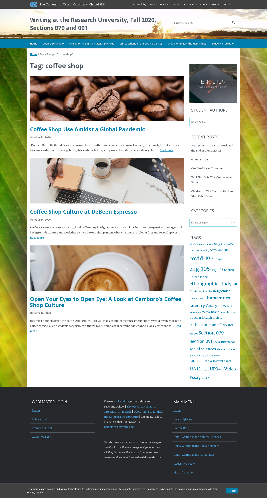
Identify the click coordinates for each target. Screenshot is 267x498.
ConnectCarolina (209, 4)
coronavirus (219, 250)
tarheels (196, 361)
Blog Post (220, 244)
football (214, 291)
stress (221, 349)
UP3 (214, 369)
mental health (210, 312)
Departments (190, 4)
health (202, 298)
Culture (216, 259)
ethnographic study (210, 283)
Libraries (165, 4)
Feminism (196, 291)
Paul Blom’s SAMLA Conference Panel (211, 180)
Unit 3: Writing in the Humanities (187, 43)
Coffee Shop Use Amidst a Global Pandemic (87, 129)
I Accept (231, 490)
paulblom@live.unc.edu (119, 427)
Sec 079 (228, 325)
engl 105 (216, 270)
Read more (166, 150)
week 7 (205, 378)
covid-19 (199, 258)
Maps (176, 4)
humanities (218, 298)
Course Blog (181, 428)
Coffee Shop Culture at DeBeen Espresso (83, 211)
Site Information (184, 472)
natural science (228, 312)
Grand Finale (199, 159)
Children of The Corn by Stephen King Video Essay (212, 194)
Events (153, 4)
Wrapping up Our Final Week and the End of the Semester (212, 148)
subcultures (216, 355)
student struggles (199, 355)
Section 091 (200, 341)
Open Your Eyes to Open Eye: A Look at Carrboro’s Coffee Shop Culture (105, 302)
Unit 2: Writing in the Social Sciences (141, 43)
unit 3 (205, 369)
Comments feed (42, 428)
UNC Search (228, 4)
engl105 (199, 269)
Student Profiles (222, 43)
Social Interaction (224, 342)
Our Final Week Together (207, 168)
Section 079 (211, 333)
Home (33, 43)
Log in (36, 410)
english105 (201, 277)
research (216, 325)
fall (234, 284)
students (230, 349)
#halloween (196, 244)
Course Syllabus (52, 43)
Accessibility (139, 4)
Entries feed (39, 419)
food (205, 291)
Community (202, 250)
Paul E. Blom (121, 401)
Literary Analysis (205, 305)
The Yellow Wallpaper (217, 361)
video (221, 370)
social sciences (202, 349)
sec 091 (193, 333)
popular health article (205, 318)
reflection (199, 324)
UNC (194, 369)
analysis (208, 244)
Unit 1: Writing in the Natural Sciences (91, 43)
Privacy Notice (35, 492)
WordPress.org (41, 437)
